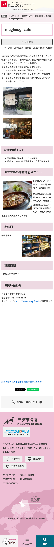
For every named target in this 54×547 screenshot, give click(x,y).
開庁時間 (16, 459)
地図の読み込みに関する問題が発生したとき (21, 382)
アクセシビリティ (11, 483)
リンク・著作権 (27, 475)
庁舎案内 (37, 459)
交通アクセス (9, 479)
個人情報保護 (26, 479)
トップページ (14, 16)
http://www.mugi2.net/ (28, 301)
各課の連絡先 (18, 466)
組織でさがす (27, 16)
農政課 (48, 16)
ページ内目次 (27, 42)
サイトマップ (9, 475)
